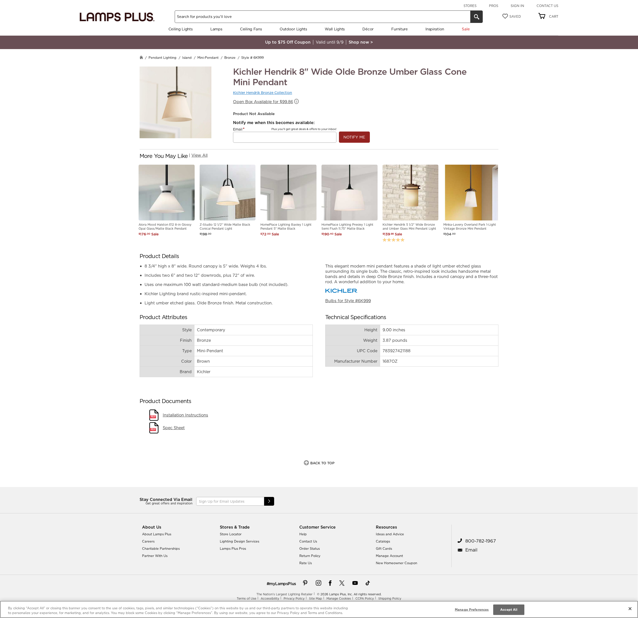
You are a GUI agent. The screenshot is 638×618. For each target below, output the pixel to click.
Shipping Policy (389, 598)
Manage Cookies (338, 598)
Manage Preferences (472, 609)
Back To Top (322, 463)
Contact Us (547, 5)
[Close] (630, 608)
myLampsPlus (282, 583)
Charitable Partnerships (161, 548)
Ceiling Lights (180, 29)
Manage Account (389, 555)
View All (199, 155)
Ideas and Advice (390, 534)
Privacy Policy (294, 598)
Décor (368, 29)
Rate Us (305, 563)
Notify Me (354, 137)
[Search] (476, 16)
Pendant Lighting (162, 57)
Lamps (216, 29)
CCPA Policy (364, 598)
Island (187, 57)
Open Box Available (263, 101)
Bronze (230, 57)
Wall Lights (335, 29)
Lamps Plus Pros (233, 548)
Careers (148, 541)
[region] (319, 609)
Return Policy (309, 555)
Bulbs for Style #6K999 (348, 300)
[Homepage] (141, 58)
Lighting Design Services (239, 541)
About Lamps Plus (156, 534)
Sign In (517, 5)
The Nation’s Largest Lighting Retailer (284, 594)
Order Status (309, 548)
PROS (493, 5)
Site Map (315, 598)
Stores (470, 5)
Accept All (508, 609)
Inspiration (434, 29)
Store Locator (230, 534)
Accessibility (270, 598)
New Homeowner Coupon (396, 563)
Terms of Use (246, 598)
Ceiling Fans (251, 29)
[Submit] (269, 501)
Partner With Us (154, 555)
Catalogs (383, 541)
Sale (466, 29)
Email (237, 129)
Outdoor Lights (293, 29)
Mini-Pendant (208, 57)
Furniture (399, 29)
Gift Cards (384, 548)
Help (303, 534)
